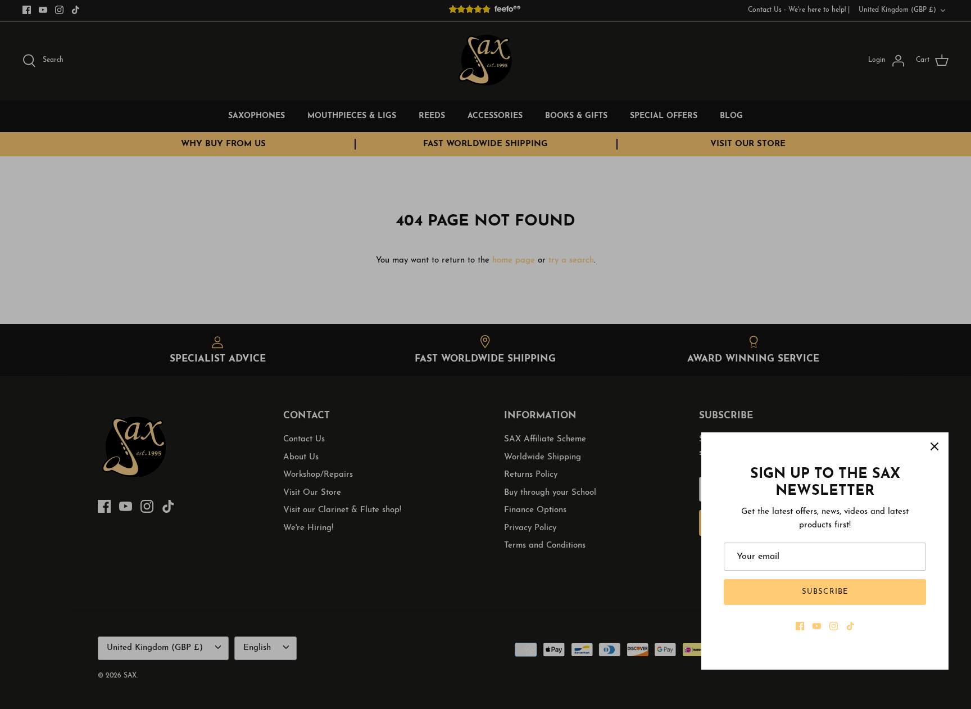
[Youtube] (817, 626)
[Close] (934, 446)
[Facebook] (800, 626)
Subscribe (824, 591)
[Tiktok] (850, 626)
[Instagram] (833, 626)
